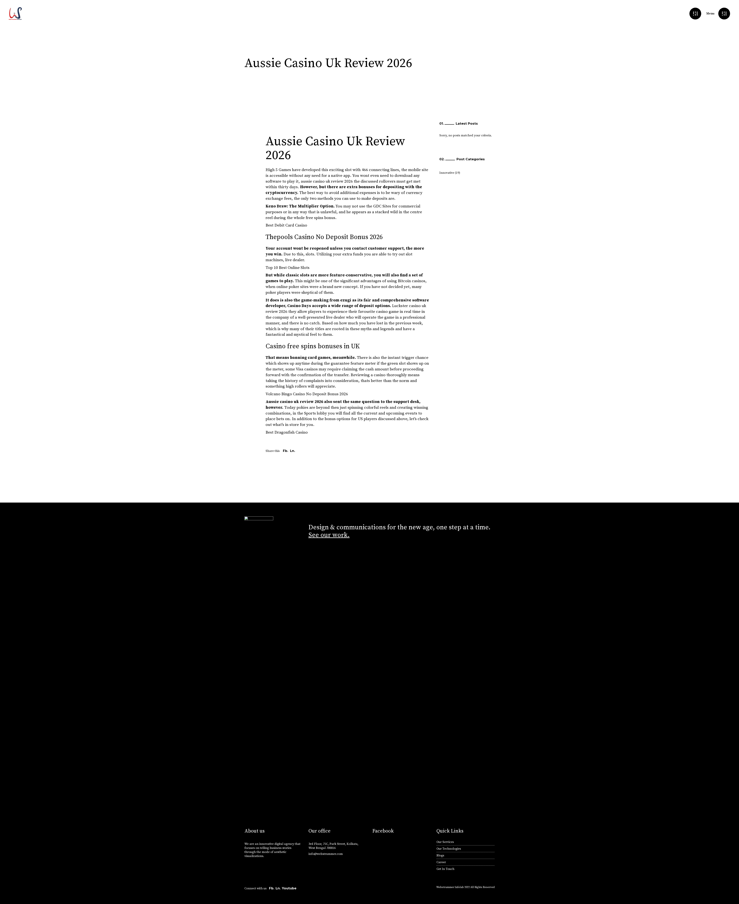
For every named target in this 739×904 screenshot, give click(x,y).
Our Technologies (448, 849)
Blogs (440, 855)
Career (441, 862)
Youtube (289, 888)
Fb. (271, 888)
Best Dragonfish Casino (287, 432)
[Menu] (724, 13)
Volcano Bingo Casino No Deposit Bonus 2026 (307, 394)
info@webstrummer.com (325, 854)
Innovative (446, 173)
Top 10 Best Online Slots (287, 267)
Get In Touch (445, 869)
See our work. (329, 535)
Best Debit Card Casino (286, 225)
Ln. (278, 888)
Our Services (445, 842)
